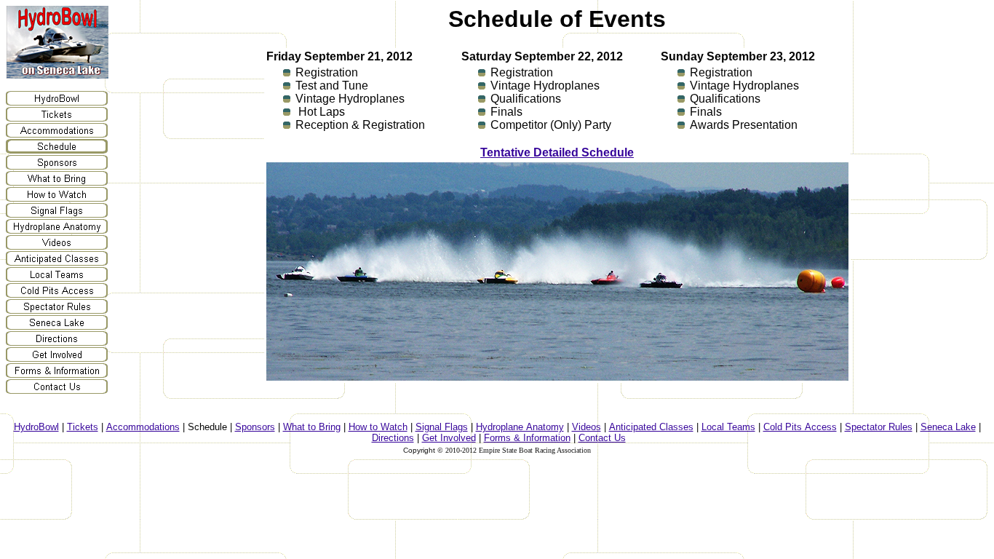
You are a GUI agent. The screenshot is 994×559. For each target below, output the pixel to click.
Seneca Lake (948, 426)
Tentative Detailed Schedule (557, 152)
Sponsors (255, 426)
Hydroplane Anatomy (520, 426)
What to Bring (312, 426)
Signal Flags (442, 426)
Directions (393, 437)
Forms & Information (527, 437)
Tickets (82, 426)
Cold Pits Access (800, 426)
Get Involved (449, 437)
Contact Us (602, 437)
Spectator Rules (879, 426)
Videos (586, 426)
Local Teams (728, 426)
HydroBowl (36, 426)
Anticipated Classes (651, 426)
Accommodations (143, 426)
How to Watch (378, 426)
